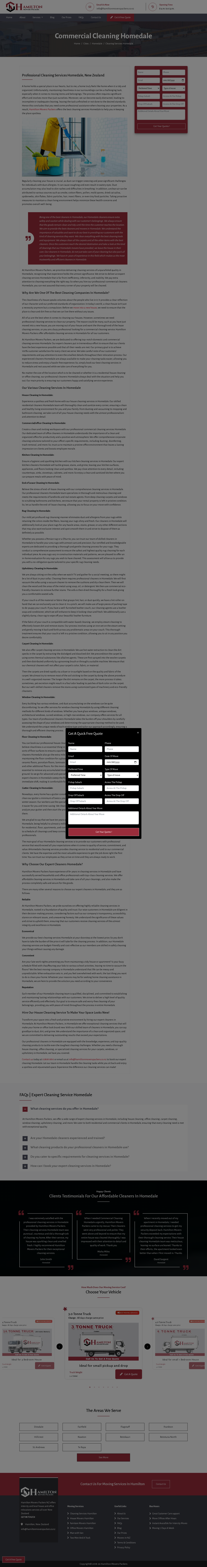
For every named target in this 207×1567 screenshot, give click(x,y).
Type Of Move (111, 769)
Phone (108, 743)
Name (71, 743)
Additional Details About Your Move (85, 808)
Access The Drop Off (114, 795)
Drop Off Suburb (76, 795)
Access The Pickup (113, 782)
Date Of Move (111, 756)
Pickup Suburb (75, 782)
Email (71, 756)
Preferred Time (75, 769)
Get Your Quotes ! (104, 832)
